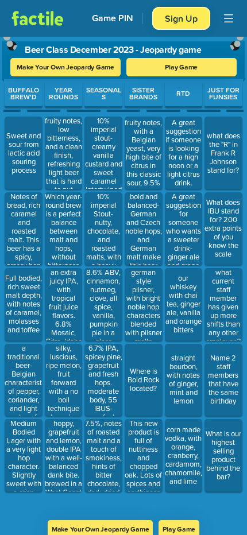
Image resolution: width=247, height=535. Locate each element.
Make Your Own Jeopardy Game (65, 67)
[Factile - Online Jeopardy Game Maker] (37, 18)
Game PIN (112, 18)
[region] (123, 275)
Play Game (181, 67)
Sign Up (181, 18)
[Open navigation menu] (228, 18)
